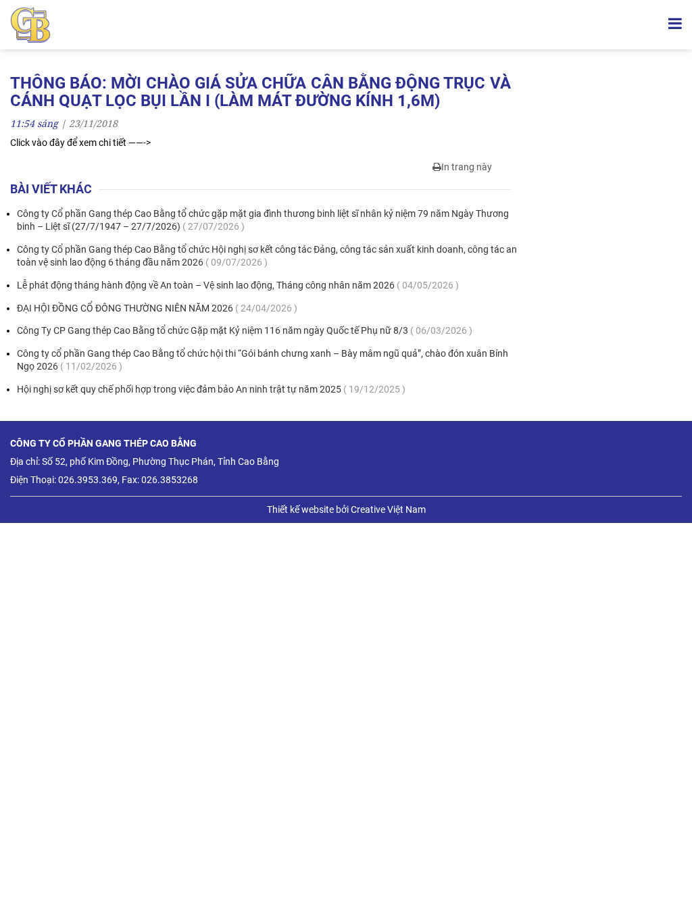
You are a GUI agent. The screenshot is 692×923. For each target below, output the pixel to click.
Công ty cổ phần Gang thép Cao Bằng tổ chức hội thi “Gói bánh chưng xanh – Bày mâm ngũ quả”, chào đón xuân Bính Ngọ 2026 (262, 360)
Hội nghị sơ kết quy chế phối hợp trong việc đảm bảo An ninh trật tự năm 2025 (211, 389)
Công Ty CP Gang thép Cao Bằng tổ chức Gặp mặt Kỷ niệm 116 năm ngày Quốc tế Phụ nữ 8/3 (244, 330)
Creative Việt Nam (388, 509)
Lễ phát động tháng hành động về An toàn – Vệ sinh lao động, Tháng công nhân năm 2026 (238, 285)
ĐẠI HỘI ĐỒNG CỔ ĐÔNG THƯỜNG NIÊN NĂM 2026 (157, 308)
